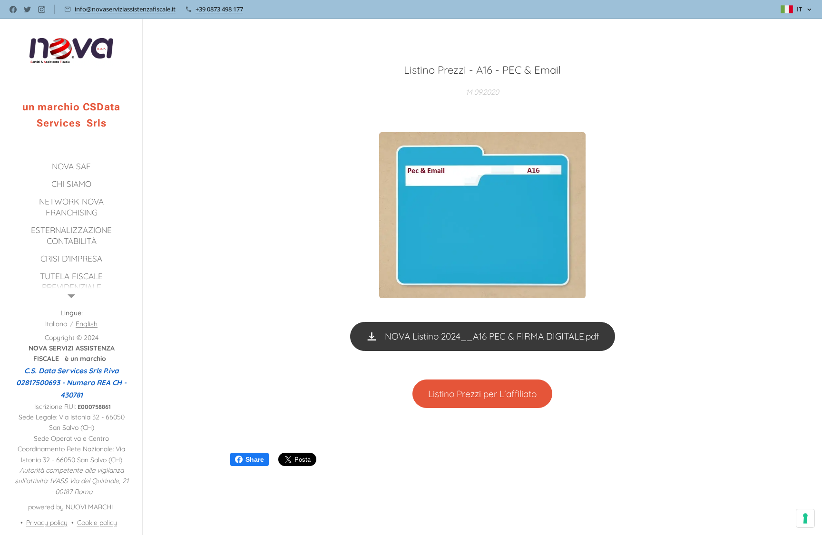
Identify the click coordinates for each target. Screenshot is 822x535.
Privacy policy (47, 522)
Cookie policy (97, 522)
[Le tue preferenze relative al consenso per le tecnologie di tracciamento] (805, 518)
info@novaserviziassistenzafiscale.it (125, 9)
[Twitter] (27, 9)
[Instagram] (42, 9)
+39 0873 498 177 (219, 9)
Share (254, 459)
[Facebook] (13, 9)
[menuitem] (71, 166)
